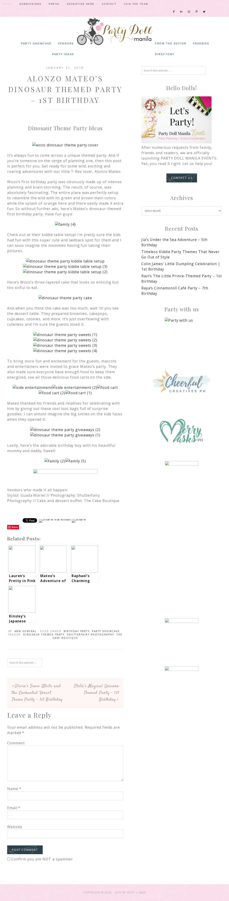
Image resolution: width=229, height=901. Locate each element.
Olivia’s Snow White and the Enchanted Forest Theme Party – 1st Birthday (37, 693)
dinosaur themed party (44, 634)
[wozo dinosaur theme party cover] (65, 145)
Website (14, 826)
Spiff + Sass (136, 892)
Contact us (181, 178)
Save (15, 527)
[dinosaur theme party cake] (65, 297)
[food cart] (107, 387)
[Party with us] (181, 334)
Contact (109, 4)
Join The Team (136, 4)
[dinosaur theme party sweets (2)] (65, 340)
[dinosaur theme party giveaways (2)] (65, 429)
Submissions (30, 4)
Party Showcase (106, 631)
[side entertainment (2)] (74, 387)
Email (13, 807)
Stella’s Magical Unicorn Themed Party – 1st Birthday (96, 693)
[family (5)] (75, 461)
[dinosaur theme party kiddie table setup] (65, 261)
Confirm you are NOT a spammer (41, 859)
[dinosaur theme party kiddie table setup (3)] (65, 266)
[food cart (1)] (78, 392)
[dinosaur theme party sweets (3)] (65, 345)
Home (7, 4)
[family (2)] (55, 461)
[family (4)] (65, 224)
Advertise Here (81, 4)
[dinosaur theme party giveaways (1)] (65, 435)
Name (14, 788)
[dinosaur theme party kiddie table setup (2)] (65, 271)
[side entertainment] (32, 387)
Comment (16, 743)
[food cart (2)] (52, 392)
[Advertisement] (181, 540)
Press (54, 4)
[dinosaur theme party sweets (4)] (65, 350)
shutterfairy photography (90, 634)
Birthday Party (76, 631)
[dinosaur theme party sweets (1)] (65, 334)
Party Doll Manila (114, 31)
